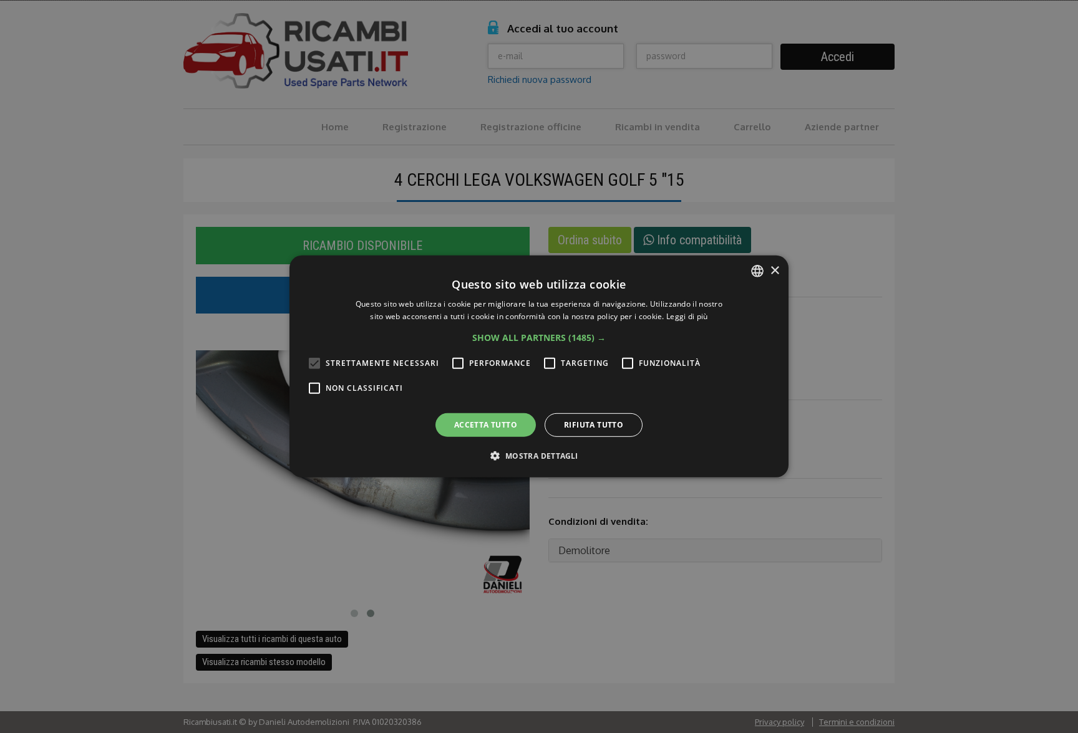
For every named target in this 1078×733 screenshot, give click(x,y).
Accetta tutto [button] (485, 424)
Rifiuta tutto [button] (593, 424)
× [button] (774, 270)
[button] (539, 337)
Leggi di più (687, 316)
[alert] (539, 366)
